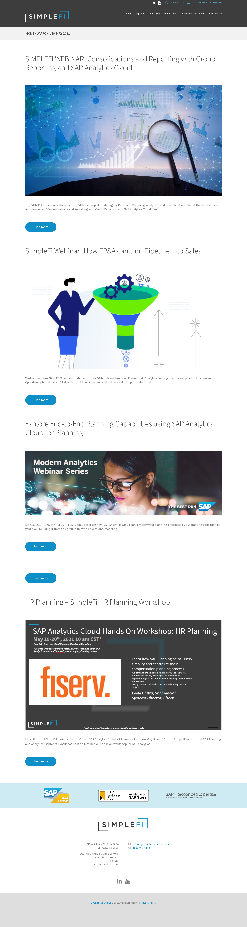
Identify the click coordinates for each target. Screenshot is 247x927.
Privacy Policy (148, 902)
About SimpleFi (135, 13)
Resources (170, 13)
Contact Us (215, 13)
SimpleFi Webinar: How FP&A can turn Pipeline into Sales (113, 251)
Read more (41, 227)
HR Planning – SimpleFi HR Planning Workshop (97, 602)
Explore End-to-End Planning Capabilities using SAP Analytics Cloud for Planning (119, 428)
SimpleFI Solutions (101, 902)
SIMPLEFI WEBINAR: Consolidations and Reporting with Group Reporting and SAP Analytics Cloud (120, 63)
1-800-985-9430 (176, 3)
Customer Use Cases (193, 13)
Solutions (154, 13)
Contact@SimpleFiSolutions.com (206, 3)
